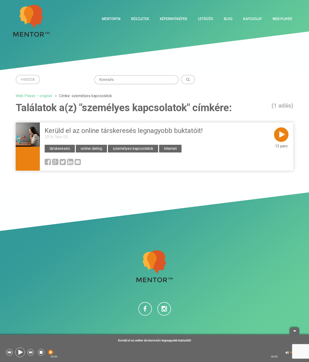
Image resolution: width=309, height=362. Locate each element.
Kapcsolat (252, 19)
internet (170, 148)
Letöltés (205, 19)
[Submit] (188, 79)
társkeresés (59, 148)
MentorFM (111, 19)
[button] (9, 352)
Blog (228, 19)
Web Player (282, 19)
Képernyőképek (173, 19)
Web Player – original (34, 96)
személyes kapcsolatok (133, 148)
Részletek (140, 19)
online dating (91, 148)
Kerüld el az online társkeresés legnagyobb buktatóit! (124, 131)
